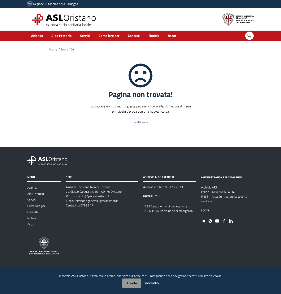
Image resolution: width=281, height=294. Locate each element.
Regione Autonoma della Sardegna (55, 4)
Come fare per (109, 35)
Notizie (154, 35)
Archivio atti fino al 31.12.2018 (163, 187)
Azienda (37, 35)
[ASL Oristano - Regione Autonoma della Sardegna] (47, 160)
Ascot (172, 35)
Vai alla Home (140, 122)
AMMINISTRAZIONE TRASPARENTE (221, 177)
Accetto (132, 283)
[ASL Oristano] (29, 4)
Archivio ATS (209, 187)
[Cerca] (249, 36)
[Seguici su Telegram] (203, 220)
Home (53, 49)
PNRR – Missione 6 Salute (218, 192)
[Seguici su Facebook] (224, 220)
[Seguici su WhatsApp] (210, 220)
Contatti (134, 35)
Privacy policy (151, 283)
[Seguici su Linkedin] (231, 220)
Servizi (85, 35)
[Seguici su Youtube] (217, 220)
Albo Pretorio (61, 35)
